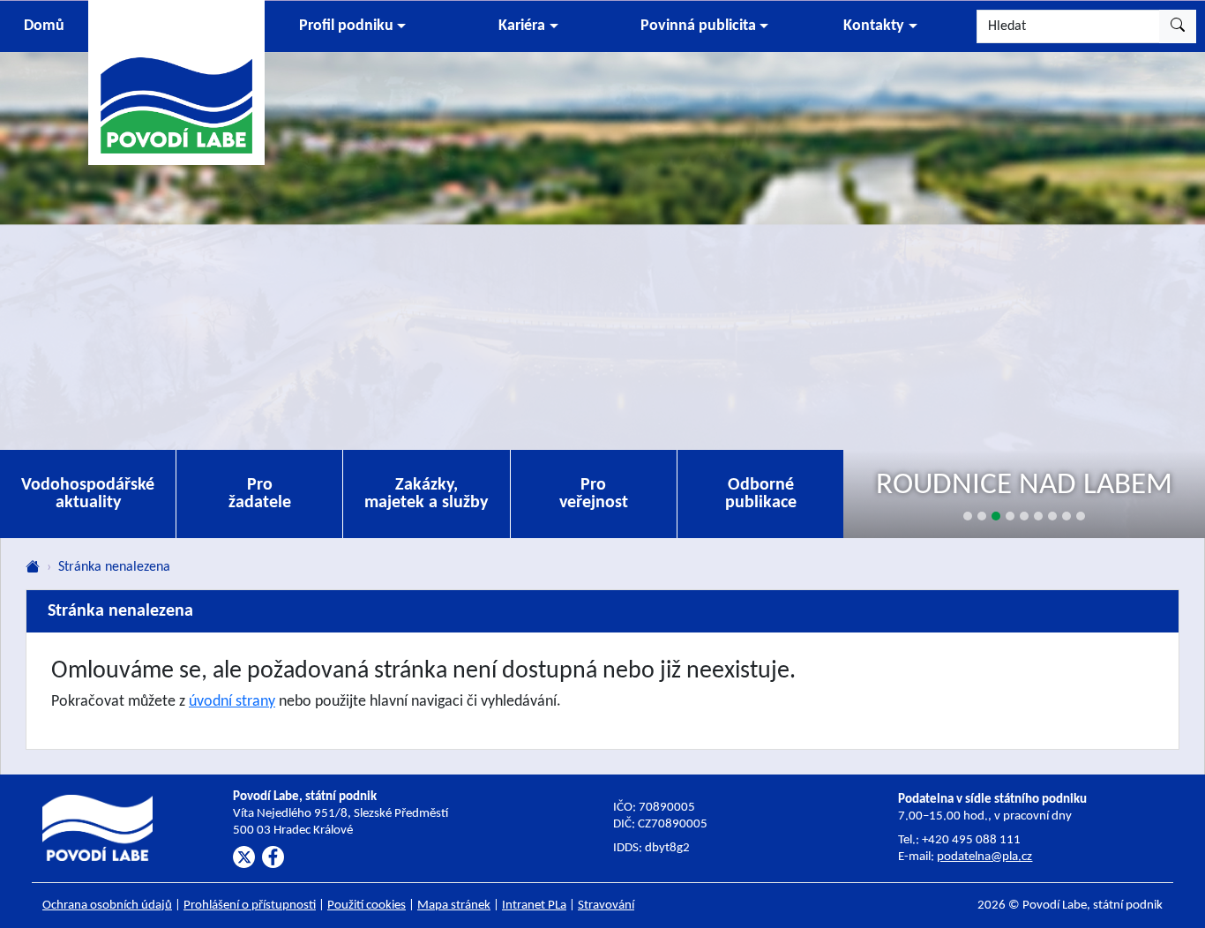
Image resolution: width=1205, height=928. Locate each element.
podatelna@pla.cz (984, 857)
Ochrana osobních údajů (107, 905)
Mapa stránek (453, 905)
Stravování (606, 905)
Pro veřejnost (593, 494)
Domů (44, 26)
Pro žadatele (259, 494)
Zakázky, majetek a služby (426, 494)
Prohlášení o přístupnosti (249, 905)
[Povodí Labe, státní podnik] (176, 81)
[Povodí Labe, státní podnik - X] (244, 857)
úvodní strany (232, 701)
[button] (352, 26)
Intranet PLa (534, 905)
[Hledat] (1177, 26)
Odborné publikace (761, 494)
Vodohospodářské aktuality (87, 494)
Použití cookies (366, 905)
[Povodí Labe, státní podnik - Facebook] (273, 857)
